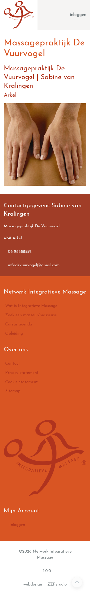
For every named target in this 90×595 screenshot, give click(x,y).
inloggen (78, 15)
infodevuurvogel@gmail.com (33, 265)
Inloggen (16, 525)
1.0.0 (46, 571)
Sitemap (12, 391)
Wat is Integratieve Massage (31, 306)
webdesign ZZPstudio (45, 585)
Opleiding (14, 334)
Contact (12, 364)
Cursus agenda (18, 324)
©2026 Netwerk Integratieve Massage (45, 555)
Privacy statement (21, 373)
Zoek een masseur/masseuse (31, 315)
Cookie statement (21, 382)
